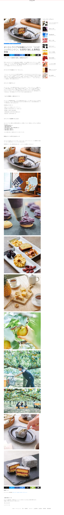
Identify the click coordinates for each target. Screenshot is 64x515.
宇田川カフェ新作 (51, 28)
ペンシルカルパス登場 (52, 63)
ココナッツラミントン (23, 492)
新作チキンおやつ (51, 46)
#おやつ (11, 43)
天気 (23, 508)
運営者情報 (49, 508)
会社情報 (40, 508)
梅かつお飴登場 (51, 75)
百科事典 (44, 508)
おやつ (18, 492)
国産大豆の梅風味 (51, 57)
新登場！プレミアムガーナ (53, 69)
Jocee (13, 508)
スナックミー (15, 492)
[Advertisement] (32, 11)
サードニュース (18, 508)
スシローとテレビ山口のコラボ (53, 22)
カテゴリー (31, 508)
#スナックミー (6, 43)
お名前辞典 (36, 508)
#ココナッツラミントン (16, 43)
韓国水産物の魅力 (51, 34)
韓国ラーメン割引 (51, 40)
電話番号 (26, 508)
